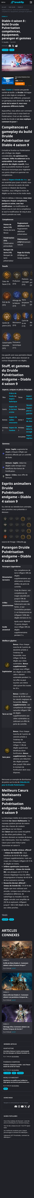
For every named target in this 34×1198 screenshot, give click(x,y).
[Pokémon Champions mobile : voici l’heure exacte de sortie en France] (17, 1068)
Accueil (4, 7)
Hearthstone (8, 1048)
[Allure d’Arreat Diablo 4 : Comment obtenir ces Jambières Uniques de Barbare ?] (17, 987)
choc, (25, 180)
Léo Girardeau (15, 1056)
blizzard (5, 50)
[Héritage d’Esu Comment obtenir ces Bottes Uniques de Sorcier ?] (17, 1019)
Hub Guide (12, 7)
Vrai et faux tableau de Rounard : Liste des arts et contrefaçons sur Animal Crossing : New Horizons (17, 1122)
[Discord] (15, 1106)
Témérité (30, 405)
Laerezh (14, 968)
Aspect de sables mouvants (13, 420)
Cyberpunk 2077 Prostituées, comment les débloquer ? (16, 1136)
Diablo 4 (20, 7)
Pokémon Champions (11, 1062)
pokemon (20, 1073)
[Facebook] (9, 45)
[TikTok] (28, 1106)
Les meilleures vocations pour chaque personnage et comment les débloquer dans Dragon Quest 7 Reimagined (15, 1131)
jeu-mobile (7, 1073)
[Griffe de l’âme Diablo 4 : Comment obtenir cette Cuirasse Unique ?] (17, 955)
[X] (13, 45)
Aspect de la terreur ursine (13, 409)
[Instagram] (19, 1106)
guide (12, 50)
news (14, 1073)
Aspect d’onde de (16, 180)
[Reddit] (16, 45)
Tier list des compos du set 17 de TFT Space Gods (17, 1126)
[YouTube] (22, 1106)
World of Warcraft (11, 1078)
